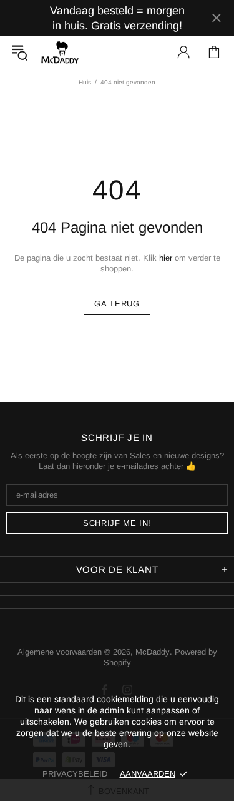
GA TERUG (116, 303)
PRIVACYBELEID (74, 773)
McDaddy (60, 52)
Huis (85, 82)
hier (165, 258)
